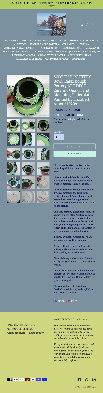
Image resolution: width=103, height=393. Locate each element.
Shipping (72, 119)
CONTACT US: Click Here (20, 329)
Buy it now (74, 154)
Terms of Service (16, 332)
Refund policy (36, 332)
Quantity (58, 132)
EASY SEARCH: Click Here (21, 325)
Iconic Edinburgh (88, 387)
